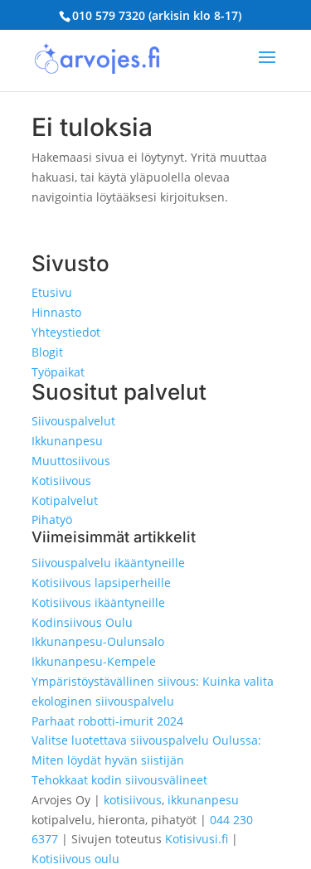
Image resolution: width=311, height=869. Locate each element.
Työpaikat (58, 372)
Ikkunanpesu (67, 441)
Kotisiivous (61, 480)
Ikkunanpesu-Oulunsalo (98, 641)
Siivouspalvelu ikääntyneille (108, 562)
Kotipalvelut (65, 500)
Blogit (47, 352)
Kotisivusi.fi (196, 839)
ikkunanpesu (203, 800)
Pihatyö (52, 519)
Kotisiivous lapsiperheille (101, 582)
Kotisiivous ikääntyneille (98, 602)
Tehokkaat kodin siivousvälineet (119, 780)
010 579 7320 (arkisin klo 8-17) (156, 15)
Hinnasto (56, 312)
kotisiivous (133, 800)
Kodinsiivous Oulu (82, 622)
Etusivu (52, 292)
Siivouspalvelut (73, 421)
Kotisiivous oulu (75, 859)
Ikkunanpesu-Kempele (94, 661)
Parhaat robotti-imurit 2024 (107, 721)
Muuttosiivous (71, 460)
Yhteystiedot (66, 332)
